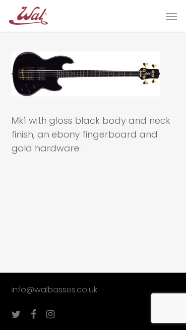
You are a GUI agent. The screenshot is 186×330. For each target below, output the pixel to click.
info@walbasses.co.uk (54, 289)
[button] (171, 16)
